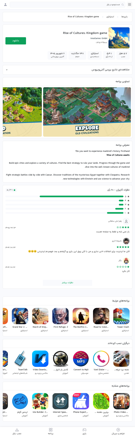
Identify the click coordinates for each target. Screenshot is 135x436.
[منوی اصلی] (130, 4)
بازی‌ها (124, 17)
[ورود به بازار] (5, 5)
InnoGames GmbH (99, 38)
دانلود (15, 41)
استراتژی (110, 17)
